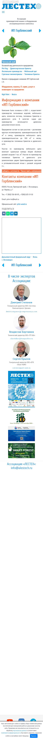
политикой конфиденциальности (11, 733)
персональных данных (19, 730)
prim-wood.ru (22, 204)
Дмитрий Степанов (21, 302)
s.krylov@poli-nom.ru (21, 368)
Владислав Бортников (21, 332)
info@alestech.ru (21, 468)
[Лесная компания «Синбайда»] (40, 32)
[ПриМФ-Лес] (3, 32)
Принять (33, 736)
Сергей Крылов (21, 359)
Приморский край (8, 62)
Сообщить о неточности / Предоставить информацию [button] (21, 171)
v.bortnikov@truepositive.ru (21, 338)
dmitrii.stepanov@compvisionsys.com (21, 311)
